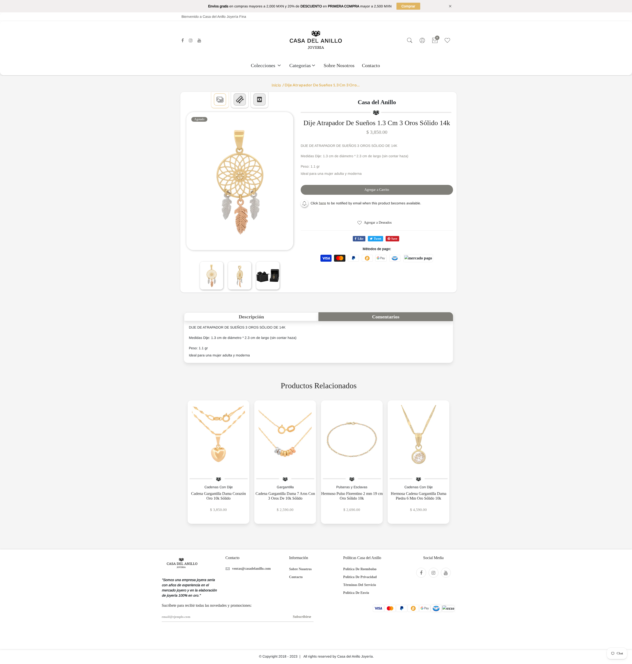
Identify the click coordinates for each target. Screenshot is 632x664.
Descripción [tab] (251, 316)
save (394, 238)
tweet (377, 238)
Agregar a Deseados (377, 222)
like (360, 238)
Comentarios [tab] (385, 316)
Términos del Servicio (359, 585)
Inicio (276, 85)
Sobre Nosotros (339, 65)
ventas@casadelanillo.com (251, 568)
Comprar (408, 6)
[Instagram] (191, 40)
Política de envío (356, 593)
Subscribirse (302, 617)
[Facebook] (182, 40)
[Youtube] (199, 40)
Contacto (371, 65)
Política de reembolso (359, 569)
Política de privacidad (360, 577)
